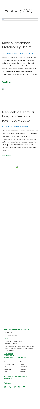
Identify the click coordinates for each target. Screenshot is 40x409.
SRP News (5, 126)
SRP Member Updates (9, 53)
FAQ (5, 366)
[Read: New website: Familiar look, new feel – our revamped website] (20, 97)
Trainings (22, 371)
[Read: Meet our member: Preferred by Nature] (20, 28)
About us (6, 362)
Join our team (24, 362)
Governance (23, 366)
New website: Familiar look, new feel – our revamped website (18, 116)
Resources (23, 369)
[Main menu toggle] (35, 4)
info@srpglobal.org (12, 335)
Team (5, 371)
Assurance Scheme (9, 364)
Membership (7, 369)
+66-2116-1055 (8, 332)
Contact (22, 364)
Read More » (6, 82)
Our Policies (8, 354)
